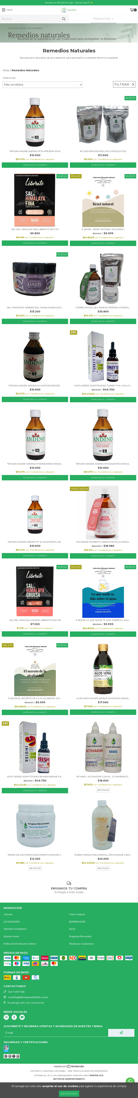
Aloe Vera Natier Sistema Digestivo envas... (103, 698)
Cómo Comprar (77, 914)
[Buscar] (63, 19)
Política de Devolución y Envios (20, 943)
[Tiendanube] (69, 1067)
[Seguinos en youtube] (22, 1017)
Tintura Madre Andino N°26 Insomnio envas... (35, 463)
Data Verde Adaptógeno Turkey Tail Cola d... (103, 385)
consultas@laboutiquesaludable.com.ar (28, 997)
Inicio (6, 70)
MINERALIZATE (77, 921)
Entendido (69, 1093)
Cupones (8, 914)
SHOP (72, 929)
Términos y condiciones (81, 943)
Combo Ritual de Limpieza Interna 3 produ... (103, 307)
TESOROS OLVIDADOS (15, 929)
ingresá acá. (97, 1075)
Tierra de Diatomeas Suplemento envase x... (35, 854)
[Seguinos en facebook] (14, 1017)
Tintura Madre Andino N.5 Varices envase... (34, 385)
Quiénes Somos (11, 936)
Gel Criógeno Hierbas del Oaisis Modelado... (35, 307)
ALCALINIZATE (11, 921)
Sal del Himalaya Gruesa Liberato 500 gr (35, 620)
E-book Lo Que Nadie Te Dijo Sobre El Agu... (103, 620)
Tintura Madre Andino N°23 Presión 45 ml (35, 151)
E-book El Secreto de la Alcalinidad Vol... (35, 698)
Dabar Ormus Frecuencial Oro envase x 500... (103, 854)
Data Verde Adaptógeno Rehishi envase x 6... (35, 776)
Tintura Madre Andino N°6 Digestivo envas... (103, 463)
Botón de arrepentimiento (69, 1079)
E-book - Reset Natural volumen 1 (103, 229)
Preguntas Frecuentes (80, 936)
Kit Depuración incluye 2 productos (103, 151)
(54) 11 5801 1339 (16, 991)
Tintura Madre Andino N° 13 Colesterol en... (35, 541)
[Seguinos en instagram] (6, 1017)
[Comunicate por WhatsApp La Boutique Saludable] (130, 1081)
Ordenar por (9, 77)
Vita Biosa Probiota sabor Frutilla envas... (103, 541)
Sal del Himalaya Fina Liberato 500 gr (35, 229)
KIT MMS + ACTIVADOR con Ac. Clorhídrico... (103, 776)
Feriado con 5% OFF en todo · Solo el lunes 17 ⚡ (69, 2)
